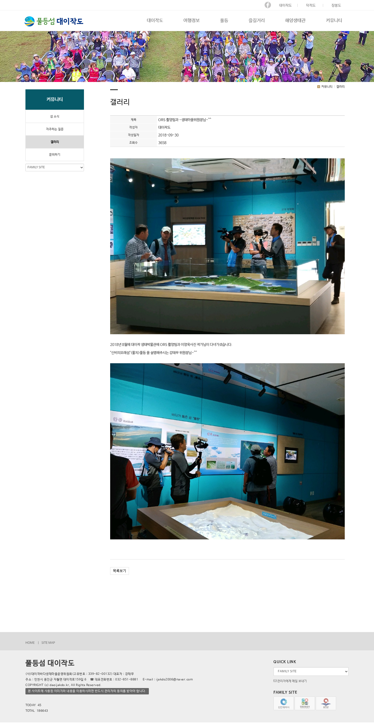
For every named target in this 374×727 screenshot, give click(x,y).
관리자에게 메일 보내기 (292, 681)
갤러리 (55, 142)
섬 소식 (54, 116)
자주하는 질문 (55, 129)
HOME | (32, 643)
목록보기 (119, 571)
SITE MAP (48, 643)
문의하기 (54, 155)
